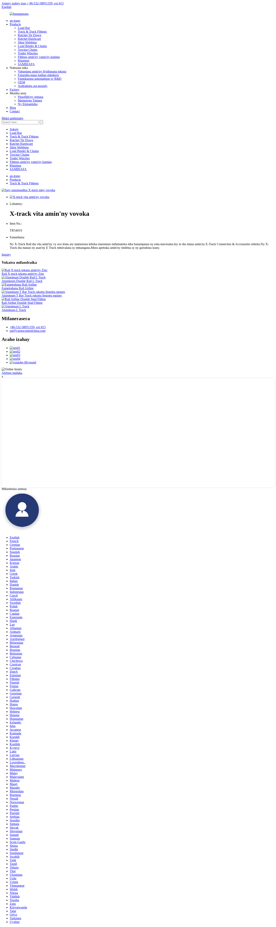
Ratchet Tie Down (29, 35)
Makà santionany (12, 118)
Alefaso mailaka (12, 373)
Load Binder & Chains (32, 46)
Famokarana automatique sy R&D (39, 78)
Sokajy (14, 129)
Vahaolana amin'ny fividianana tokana (42, 71)
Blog (13, 107)
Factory (14, 89)
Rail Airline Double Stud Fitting (22, 302)
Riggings (23, 60)
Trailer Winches (28, 53)
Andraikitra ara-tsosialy (32, 86)
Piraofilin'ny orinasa (30, 97)
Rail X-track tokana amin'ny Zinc (23, 273)
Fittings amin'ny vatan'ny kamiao (39, 57)
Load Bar (24, 28)
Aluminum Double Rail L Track (22, 281)
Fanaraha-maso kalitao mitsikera (38, 75)
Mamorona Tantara (30, 100)
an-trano (15, 20)
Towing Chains (27, 49)
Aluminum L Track (14, 310)
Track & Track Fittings (32, 31)
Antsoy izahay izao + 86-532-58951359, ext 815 (33, 3)
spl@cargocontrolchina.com (27, 330)
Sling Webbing (27, 42)
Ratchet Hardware (29, 38)
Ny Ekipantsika (28, 104)
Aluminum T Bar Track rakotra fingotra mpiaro (32, 295)
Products (15, 24)
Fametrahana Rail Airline (18, 288)
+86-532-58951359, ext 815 (28, 327)
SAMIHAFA (26, 64)
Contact (15, 111)
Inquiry (6, 254)
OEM (21, 82)
